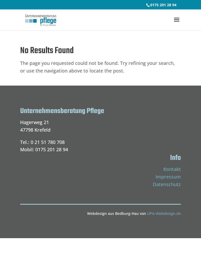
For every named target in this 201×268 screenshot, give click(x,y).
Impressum (168, 177)
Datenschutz (167, 184)
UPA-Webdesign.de (164, 213)
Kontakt (172, 169)
